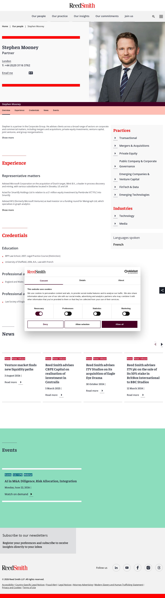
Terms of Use (29, 587)
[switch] (68, 314)
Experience (19, 110)
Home (5, 26)
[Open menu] (161, 16)
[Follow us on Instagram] (148, 567)
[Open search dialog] (153, 16)
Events (56, 110)
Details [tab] (82, 280)
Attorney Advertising (83, 584)
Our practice (60, 16)
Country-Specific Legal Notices (30, 584)
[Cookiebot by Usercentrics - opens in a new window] (126, 272)
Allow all (119, 324)
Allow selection (83, 324)
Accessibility (8, 584)
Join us (129, 16)
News (46, 110)
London (6, 61)
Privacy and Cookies (11, 587)
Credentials (34, 110)
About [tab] (121, 280)
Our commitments (107, 16)
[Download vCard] (31, 72)
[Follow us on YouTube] (127, 567)
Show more (8, 209)
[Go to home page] (82, 5)
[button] (162, 344)
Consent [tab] (44, 281)
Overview (6, 110)
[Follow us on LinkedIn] (116, 567)
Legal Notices (65, 584)
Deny (45, 324)
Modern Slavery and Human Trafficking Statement (118, 584)
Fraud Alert (51, 584)
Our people (39, 16)
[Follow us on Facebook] (138, 567)
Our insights (81, 16)
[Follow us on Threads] (159, 567)
